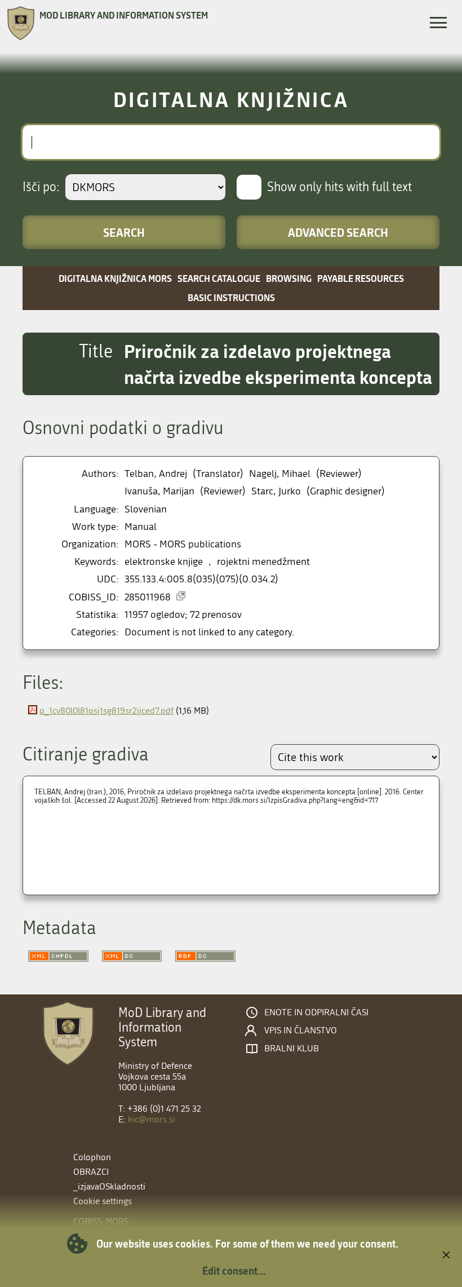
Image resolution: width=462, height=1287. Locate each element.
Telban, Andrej (156, 474)
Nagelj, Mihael (279, 474)
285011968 (148, 597)
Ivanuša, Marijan (159, 491)
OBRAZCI (91, 1171)
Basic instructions (231, 297)
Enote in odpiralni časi (316, 1012)
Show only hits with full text (339, 187)
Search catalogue (218, 278)
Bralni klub (291, 1048)
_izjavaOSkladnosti (109, 1186)
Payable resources (360, 278)
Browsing (289, 278)
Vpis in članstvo (300, 1030)
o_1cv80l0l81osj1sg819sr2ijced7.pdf (106, 710)
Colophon (92, 1157)
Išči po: (41, 187)
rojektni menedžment (263, 562)
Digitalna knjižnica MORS (115, 278)
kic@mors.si (151, 1119)
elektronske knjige (164, 562)
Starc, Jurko (276, 491)
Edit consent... (234, 1270)
